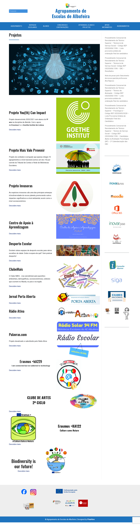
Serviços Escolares (32, 26)
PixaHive (91, 519)
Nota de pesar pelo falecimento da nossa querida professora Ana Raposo (117, 78)
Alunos (46, 26)
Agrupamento (16, 26)
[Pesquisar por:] (18, 11)
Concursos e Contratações (62, 26)
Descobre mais (23, 471)
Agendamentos (123, 26)
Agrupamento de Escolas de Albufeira (71, 13)
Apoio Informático (107, 26)
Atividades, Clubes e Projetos (86, 26)
